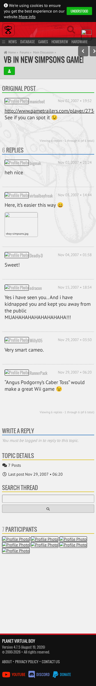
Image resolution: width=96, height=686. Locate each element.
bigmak (35, 163)
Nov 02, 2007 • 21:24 (75, 162)
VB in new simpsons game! (43, 59)
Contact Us (51, 661)
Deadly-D (36, 255)
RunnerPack (38, 373)
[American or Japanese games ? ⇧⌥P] (83, 51)
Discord (43, 674)
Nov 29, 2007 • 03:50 (75, 339)
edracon (36, 288)
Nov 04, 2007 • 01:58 (75, 254)
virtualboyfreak (41, 195)
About (7, 661)
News (12, 41)
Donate (65, 674)
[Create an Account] (9, 71)
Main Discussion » (44, 52)
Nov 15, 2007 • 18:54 (75, 287)
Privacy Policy (26, 661)
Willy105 (36, 340)
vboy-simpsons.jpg (17, 233)
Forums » (25, 52)
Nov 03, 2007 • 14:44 (75, 194)
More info (27, 16)
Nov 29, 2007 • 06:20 (75, 372)
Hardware (79, 41)
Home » (12, 52)
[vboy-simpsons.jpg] (21, 221)
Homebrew (59, 41)
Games (43, 41)
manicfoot (37, 101)
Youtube (18, 674)
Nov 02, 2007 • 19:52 (75, 100)
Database (27, 41)
